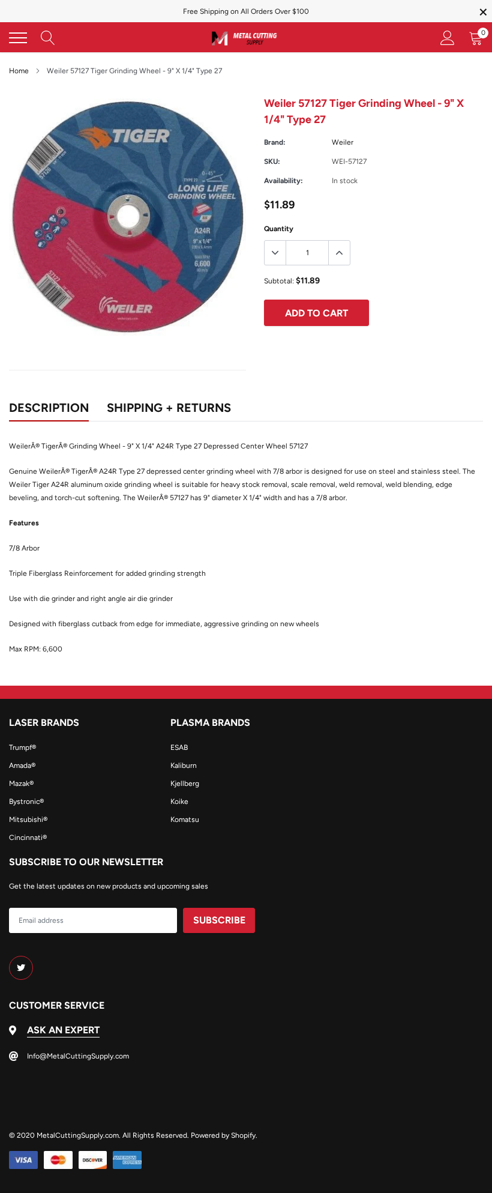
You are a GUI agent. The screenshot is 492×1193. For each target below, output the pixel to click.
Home (19, 71)
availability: (283, 181)
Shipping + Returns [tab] (169, 407)
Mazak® (21, 783)
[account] (447, 38)
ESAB (179, 747)
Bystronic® (26, 801)
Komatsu (184, 819)
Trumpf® (22, 747)
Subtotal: (279, 281)
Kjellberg (184, 783)
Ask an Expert (63, 1030)
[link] (21, 968)
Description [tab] (49, 407)
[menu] (18, 38)
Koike (179, 801)
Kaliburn (183, 765)
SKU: (272, 161)
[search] (48, 38)
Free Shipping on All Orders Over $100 (246, 11)
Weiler (342, 142)
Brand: (275, 142)
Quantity (278, 229)
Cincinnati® (28, 837)
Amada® (22, 765)
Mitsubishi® (28, 819)
